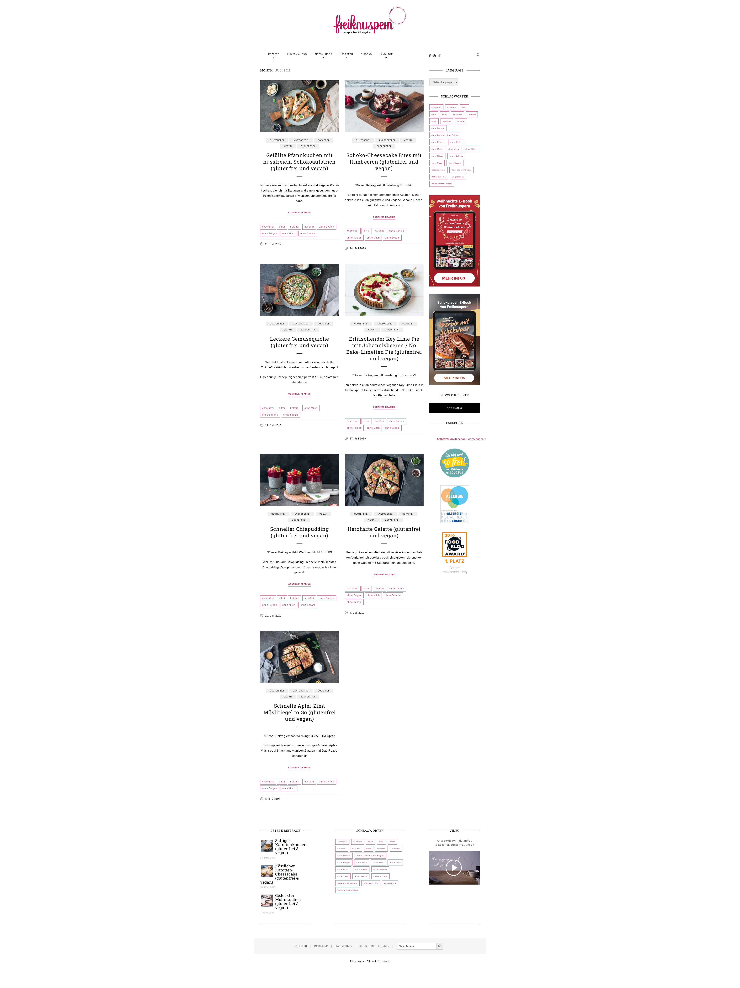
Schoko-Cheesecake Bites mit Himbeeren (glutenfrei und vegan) (384, 161)
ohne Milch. (471, 149)
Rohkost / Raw (438, 177)
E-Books (366, 54)
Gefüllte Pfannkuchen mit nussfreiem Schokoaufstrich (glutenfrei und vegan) (299, 161)
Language (386, 54)
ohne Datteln (326, 226)
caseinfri (451, 107)
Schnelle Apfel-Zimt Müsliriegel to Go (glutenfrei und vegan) (299, 712)
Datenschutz (344, 946)
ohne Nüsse (437, 156)
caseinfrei (268, 226)
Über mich (346, 54)
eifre (433, 114)
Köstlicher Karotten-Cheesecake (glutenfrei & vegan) (279, 874)
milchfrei (447, 121)
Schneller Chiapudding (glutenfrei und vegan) (299, 532)
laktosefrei (301, 140)
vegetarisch (458, 177)
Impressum (321, 946)
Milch (434, 121)
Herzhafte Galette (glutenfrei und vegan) (384, 532)
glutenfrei (277, 140)
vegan (288, 146)
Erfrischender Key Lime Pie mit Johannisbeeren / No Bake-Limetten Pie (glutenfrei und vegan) (384, 348)
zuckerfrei (308, 146)
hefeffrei (457, 114)
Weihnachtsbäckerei (441, 184)
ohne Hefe (455, 142)
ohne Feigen (269, 233)
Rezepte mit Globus (462, 170)
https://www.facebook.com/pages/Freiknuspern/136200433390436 (483, 439)
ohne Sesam (307, 233)
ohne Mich (436, 149)
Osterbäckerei (438, 170)
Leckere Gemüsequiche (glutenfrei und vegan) (299, 342)
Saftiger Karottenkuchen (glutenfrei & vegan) (291, 846)
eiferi (464, 107)
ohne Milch (288, 233)
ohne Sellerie (270, 414)
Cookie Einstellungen (374, 946)
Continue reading (299, 213)
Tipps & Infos (323, 54)
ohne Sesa (436, 163)
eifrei (282, 226)
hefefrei (294, 226)
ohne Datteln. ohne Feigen (445, 135)
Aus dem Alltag (297, 54)
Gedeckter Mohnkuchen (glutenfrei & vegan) (288, 901)
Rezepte (273, 54)
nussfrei (309, 226)
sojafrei (323, 140)
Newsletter (454, 408)
